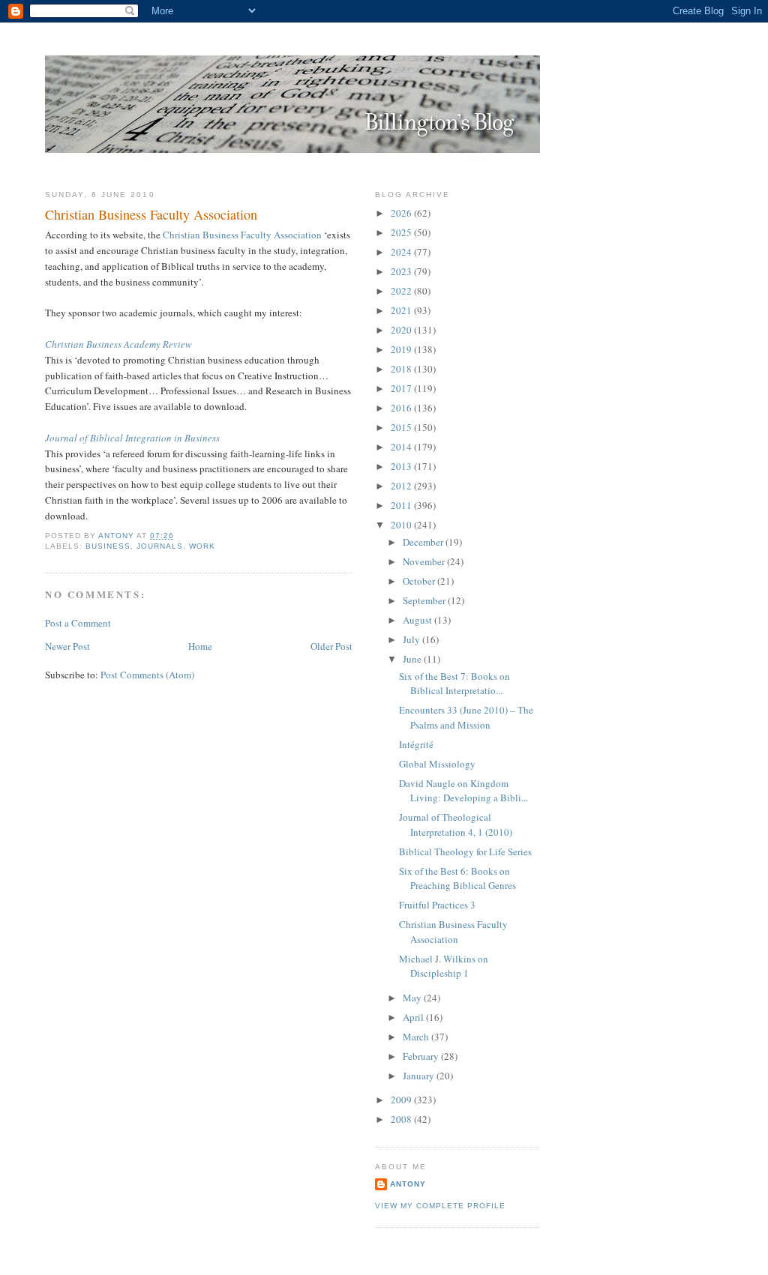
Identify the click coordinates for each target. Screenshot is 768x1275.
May (413, 997)
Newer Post (67, 646)
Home (200, 646)
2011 (402, 505)
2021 (402, 310)
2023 (402, 271)
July (412, 639)
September (425, 600)
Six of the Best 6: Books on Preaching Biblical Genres (457, 878)
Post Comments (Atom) (147, 674)
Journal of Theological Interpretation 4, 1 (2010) (455, 824)
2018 (402, 369)
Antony (408, 1184)
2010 (402, 524)
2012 (402, 485)
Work (202, 546)
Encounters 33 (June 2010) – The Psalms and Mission (466, 717)
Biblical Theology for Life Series (465, 851)
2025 (402, 232)
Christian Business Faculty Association (242, 234)
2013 (402, 466)
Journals (159, 546)
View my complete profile (440, 1206)
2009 (402, 1099)
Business (108, 546)
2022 (402, 291)
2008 (402, 1119)
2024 (402, 252)
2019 (402, 349)
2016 (402, 408)
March (417, 1036)
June (413, 659)
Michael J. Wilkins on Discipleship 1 (443, 966)
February (422, 1056)
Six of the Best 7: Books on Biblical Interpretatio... (454, 683)
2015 (402, 427)
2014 (402, 446)
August (418, 620)
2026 (402, 213)
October (420, 581)
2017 (402, 388)
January (419, 1075)
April (414, 1017)
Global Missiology (437, 764)
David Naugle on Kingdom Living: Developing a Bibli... (463, 791)
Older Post (331, 646)
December (424, 542)
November (425, 561)
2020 (402, 330)
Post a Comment (78, 623)
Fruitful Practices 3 (437, 904)
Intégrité (416, 744)
